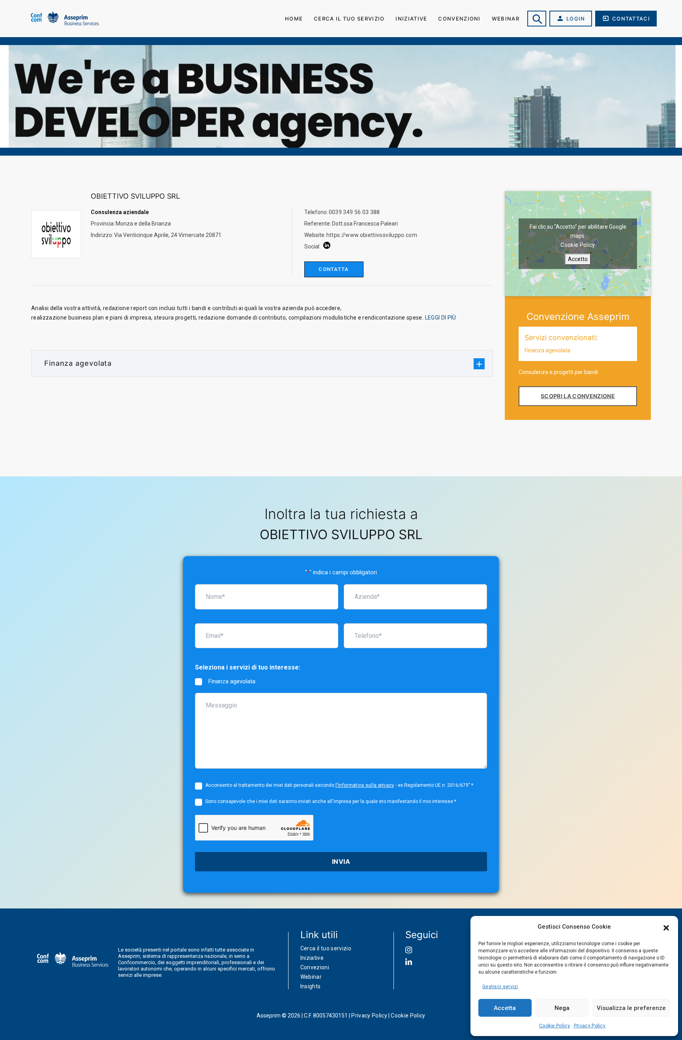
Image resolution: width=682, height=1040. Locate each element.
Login (575, 18)
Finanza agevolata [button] (78, 363)
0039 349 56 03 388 (354, 212)
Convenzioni (459, 18)
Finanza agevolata (231, 681)
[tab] (262, 363)
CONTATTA (333, 269)
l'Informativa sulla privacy (364, 785)
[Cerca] (536, 18)
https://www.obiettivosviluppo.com (372, 235)
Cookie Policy (554, 1026)
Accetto (578, 259)
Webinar (505, 18)
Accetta (505, 1008)
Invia (341, 861)
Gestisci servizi (500, 986)
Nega (562, 1008)
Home (294, 18)
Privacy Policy (589, 1026)
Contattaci (631, 18)
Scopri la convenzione (578, 396)
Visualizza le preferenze (631, 1008)
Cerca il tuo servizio (349, 18)
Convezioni (315, 967)
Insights (310, 986)
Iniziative (411, 18)
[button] (666, 927)
